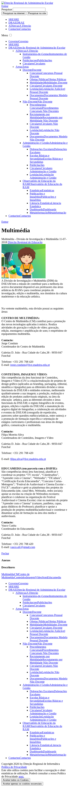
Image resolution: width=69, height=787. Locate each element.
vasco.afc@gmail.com (22, 547)
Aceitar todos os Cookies (16, 780)
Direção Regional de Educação (25, 242)
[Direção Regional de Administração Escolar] (27, 2)
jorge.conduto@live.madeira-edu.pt (30, 364)
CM (16, 574)
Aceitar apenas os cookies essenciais (22, 783)
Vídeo (38, 577)
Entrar (4, 6)
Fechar (5, 553)
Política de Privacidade (14, 767)
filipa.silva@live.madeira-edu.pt (28, 458)
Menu (4, 35)
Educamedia (54, 577)
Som (44, 577)
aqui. (21, 776)
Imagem (30, 577)
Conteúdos (20, 577)
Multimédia (7, 574)
